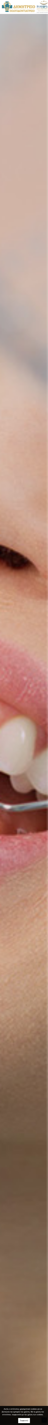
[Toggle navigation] (43, 7)
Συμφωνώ (24, 1421)
